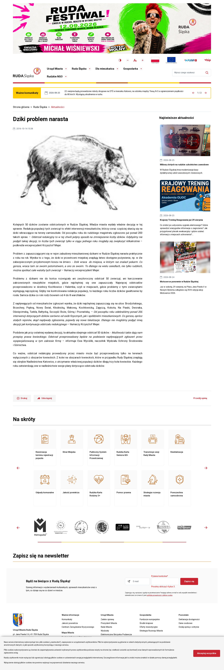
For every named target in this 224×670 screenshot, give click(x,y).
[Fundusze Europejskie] (171, 60)
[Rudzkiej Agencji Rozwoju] (60, 527)
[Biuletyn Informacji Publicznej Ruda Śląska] (207, 60)
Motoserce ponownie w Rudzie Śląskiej (185, 268)
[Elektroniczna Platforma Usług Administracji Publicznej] (190, 60)
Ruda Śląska (79, 68)
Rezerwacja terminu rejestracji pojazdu (45, 448)
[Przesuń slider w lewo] (18, 468)
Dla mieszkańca (105, 68)
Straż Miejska (72, 448)
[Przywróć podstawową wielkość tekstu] (135, 60)
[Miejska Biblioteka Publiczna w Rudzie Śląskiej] (102, 527)
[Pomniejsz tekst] (128, 60)
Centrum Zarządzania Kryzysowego (78, 627)
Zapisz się (189, 581)
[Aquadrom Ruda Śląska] (184, 527)
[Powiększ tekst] (143, 60)
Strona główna (21, 107)
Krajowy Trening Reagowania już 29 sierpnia (185, 208)
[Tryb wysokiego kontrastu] (120, 60)
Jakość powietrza (72, 488)
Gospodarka (130, 68)
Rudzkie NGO (55, 76)
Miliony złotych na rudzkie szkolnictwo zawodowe (185, 149)
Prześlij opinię (200, 398)
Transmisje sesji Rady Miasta (152, 448)
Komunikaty (67, 619)
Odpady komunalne (45, 488)
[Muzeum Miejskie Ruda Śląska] (81, 527)
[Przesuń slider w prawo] (206, 468)
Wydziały (105, 630)
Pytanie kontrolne (159, 576)
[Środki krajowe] (155, 60)
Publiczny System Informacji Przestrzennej (99, 448)
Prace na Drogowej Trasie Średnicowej (124, 93)
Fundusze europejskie (150, 619)
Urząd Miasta (55, 68)
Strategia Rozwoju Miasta (151, 630)
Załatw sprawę (107, 619)
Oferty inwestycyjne (149, 627)
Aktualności (57, 107)
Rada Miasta (106, 627)
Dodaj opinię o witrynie (189, 627)
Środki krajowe (146, 623)
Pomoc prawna (125, 488)
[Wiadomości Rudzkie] (164, 527)
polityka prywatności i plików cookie (159, 595)
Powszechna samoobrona (179, 488)
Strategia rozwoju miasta (152, 488)
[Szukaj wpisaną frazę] (207, 72)
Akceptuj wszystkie (206, 653)
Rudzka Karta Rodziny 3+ (99, 488)
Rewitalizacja (179, 448)
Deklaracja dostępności (189, 619)
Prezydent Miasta (109, 623)
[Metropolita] (40, 527)
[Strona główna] (26, 73)
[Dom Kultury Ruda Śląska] (143, 527)
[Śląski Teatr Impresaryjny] (122, 527)
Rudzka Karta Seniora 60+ (125, 448)
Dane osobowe (185, 623)
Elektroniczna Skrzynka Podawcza (116, 634)
